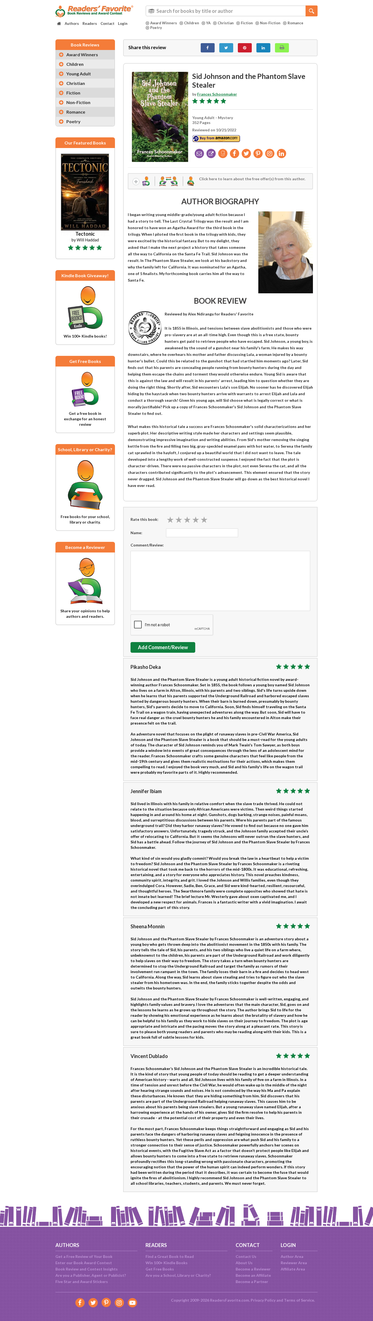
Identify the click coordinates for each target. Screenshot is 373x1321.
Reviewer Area (294, 1262)
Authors (72, 23)
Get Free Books (160, 1269)
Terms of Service (299, 1300)
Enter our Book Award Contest (83, 1262)
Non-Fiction (270, 23)
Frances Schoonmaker (217, 94)
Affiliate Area (293, 1269)
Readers (89, 23)
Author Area (292, 1256)
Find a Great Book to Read (170, 1256)
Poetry (156, 27)
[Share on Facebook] (208, 47)
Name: (136, 532)
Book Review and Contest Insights (86, 1269)
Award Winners (163, 23)
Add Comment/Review (163, 647)
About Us (244, 1262)
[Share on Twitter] (226, 47)
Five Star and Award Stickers (81, 1281)
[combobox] (231, 11)
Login (123, 23)
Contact (107, 23)
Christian (226, 23)
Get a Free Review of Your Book (84, 1256)
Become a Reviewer (253, 1269)
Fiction (247, 23)
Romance (295, 23)
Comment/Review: (147, 545)
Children (191, 23)
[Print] (282, 47)
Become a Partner (252, 1281)
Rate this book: (144, 519)
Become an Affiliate (253, 1275)
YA (208, 23)
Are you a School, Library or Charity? (178, 1275)
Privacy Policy (263, 1300)
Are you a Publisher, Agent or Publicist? (90, 1275)
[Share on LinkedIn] (263, 47)
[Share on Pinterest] (245, 47)
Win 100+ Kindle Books (167, 1262)
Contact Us (246, 1256)
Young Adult (78, 73)
